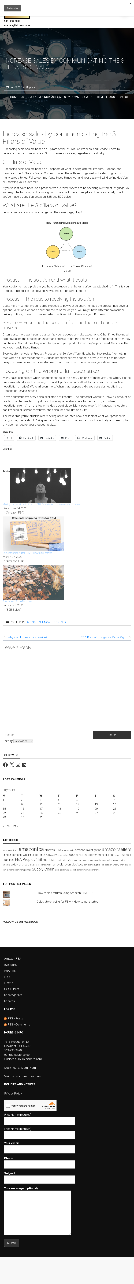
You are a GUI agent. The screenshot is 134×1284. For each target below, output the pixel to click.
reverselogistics (73, 864)
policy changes (19, 864)
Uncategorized (54, 622)
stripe (28, 870)
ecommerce (78, 855)
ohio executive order (98, 860)
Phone (8, 1158)
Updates (9, 1001)
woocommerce (93, 870)
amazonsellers (116, 849)
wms (84, 870)
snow (122, 865)
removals (57, 864)
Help (7, 977)
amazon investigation (88, 850)
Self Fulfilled (12, 989)
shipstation (107, 865)
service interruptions (93, 865)
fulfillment (42, 860)
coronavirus (42, 854)
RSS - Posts (15, 1018)
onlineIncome (112, 860)
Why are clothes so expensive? (27, 637)
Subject (9, 1173)
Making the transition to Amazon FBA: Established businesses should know (42, 504)
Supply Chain (43, 869)
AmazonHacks (68, 850)
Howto (8, 983)
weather (68, 870)
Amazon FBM (52, 850)
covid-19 (53, 855)
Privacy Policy (13, 1093)
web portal (77, 870)
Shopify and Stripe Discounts (18, 601)
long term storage (81, 860)
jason (32, 87)
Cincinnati (29, 854)
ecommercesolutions (101, 854)
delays (66, 855)
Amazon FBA (12, 958)
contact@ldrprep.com (18, 1054)
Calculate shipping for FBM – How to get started (27, 552)
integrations (68, 860)
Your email (11, 1143)
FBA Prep (22, 859)
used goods (60, 870)
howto (59, 860)
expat (117, 855)
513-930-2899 (13, 1050)
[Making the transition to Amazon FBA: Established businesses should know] (40, 485)
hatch (53, 860)
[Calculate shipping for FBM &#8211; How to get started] (33, 533)
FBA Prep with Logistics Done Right (103, 637)
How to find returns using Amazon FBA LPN (65, 893)
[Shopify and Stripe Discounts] (33, 582)
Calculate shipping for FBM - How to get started (67, 901)
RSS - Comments (18, 1024)
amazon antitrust (10, 850)
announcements (12, 854)
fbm (33, 860)
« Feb (6, 826)
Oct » (15, 826)
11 (59, 804)
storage (22, 870)
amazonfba (31, 849)
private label (35, 865)
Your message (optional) (21, 1188)
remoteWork (46, 865)
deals (60, 855)
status (128, 865)
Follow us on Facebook (20, 921)
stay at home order (11, 870)
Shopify (116, 865)
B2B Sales (33, 622)
